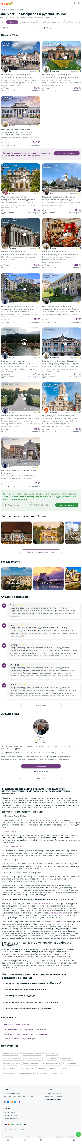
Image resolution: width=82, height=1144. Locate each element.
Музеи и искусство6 (35, 1058)
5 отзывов (32, 248)
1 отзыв (33, 193)
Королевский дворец (14, 847)
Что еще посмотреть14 (51, 1063)
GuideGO (54, 412)
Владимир (54, 71)
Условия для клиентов (53, 1100)
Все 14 (12, 22)
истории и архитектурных (42, 904)
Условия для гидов (10, 1115)
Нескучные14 (67, 1058)
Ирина (12, 126)
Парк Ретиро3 (27, 1068)
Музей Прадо (10, 831)
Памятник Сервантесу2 (47, 1068)
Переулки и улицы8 (10, 1063)
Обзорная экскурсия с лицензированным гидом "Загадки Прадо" (40, 648)
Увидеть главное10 (30, 1063)
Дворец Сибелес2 (9, 1068)
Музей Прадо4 (71, 22)
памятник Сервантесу (55, 922)
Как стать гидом (9, 1112)
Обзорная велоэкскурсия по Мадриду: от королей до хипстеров (40, 628)
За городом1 (52, 1058)
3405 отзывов (70, 412)
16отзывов (43, 740)
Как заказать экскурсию (53, 1093)
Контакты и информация (12, 1093)
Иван (11, 193)
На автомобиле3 (26, 1073)
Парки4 (55, 1073)
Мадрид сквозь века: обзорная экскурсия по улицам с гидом (38, 608)
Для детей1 (65, 1068)
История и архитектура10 (12, 1058)
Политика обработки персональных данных (19, 1096)
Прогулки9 (41, 1073)
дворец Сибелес (46, 908)
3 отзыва (33, 126)
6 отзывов (73, 71)
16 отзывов (32, 71)
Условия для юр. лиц (11, 1119)
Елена (11, 71)
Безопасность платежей (53, 1096)
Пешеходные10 (8, 1073)
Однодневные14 (71, 1063)
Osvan (11, 303)
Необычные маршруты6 (51, 22)
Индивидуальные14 (29, 22)
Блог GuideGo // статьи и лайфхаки (14, 1129)
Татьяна (12, 248)
